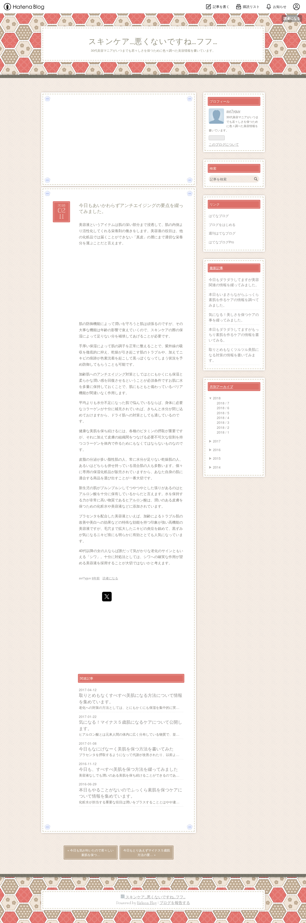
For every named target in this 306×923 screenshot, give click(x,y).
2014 (217, 467)
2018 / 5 (223, 412)
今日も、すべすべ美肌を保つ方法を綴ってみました (128, 769)
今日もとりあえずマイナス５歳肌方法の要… (146, 852)
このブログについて (224, 144)
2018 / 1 (223, 432)
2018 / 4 (223, 417)
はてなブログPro (221, 242)
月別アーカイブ (221, 386)
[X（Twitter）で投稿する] (107, 596)
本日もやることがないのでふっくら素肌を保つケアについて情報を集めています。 (130, 793)
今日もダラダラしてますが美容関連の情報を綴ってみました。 (234, 282)
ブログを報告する (174, 903)
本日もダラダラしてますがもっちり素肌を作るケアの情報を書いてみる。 (234, 334)
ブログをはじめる (222, 224)
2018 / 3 (223, 422)
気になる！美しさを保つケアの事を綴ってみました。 (234, 317)
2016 (217, 449)
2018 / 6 (223, 407)
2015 (217, 458)
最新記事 (216, 267)
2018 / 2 (223, 427)
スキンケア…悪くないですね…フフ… (152, 41)
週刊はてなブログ (222, 233)
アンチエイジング (111, 373)
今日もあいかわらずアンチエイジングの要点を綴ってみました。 (131, 208)
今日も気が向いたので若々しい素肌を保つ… (90, 852)
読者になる (292, 18)
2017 (217, 441)
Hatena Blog (147, 903)
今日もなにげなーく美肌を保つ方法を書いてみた (126, 749)
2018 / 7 (223, 403)
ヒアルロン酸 (136, 499)
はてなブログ (219, 215)
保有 (114, 493)
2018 (217, 398)
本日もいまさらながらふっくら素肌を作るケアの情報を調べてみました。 (234, 300)
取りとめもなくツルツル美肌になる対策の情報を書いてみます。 (234, 355)
